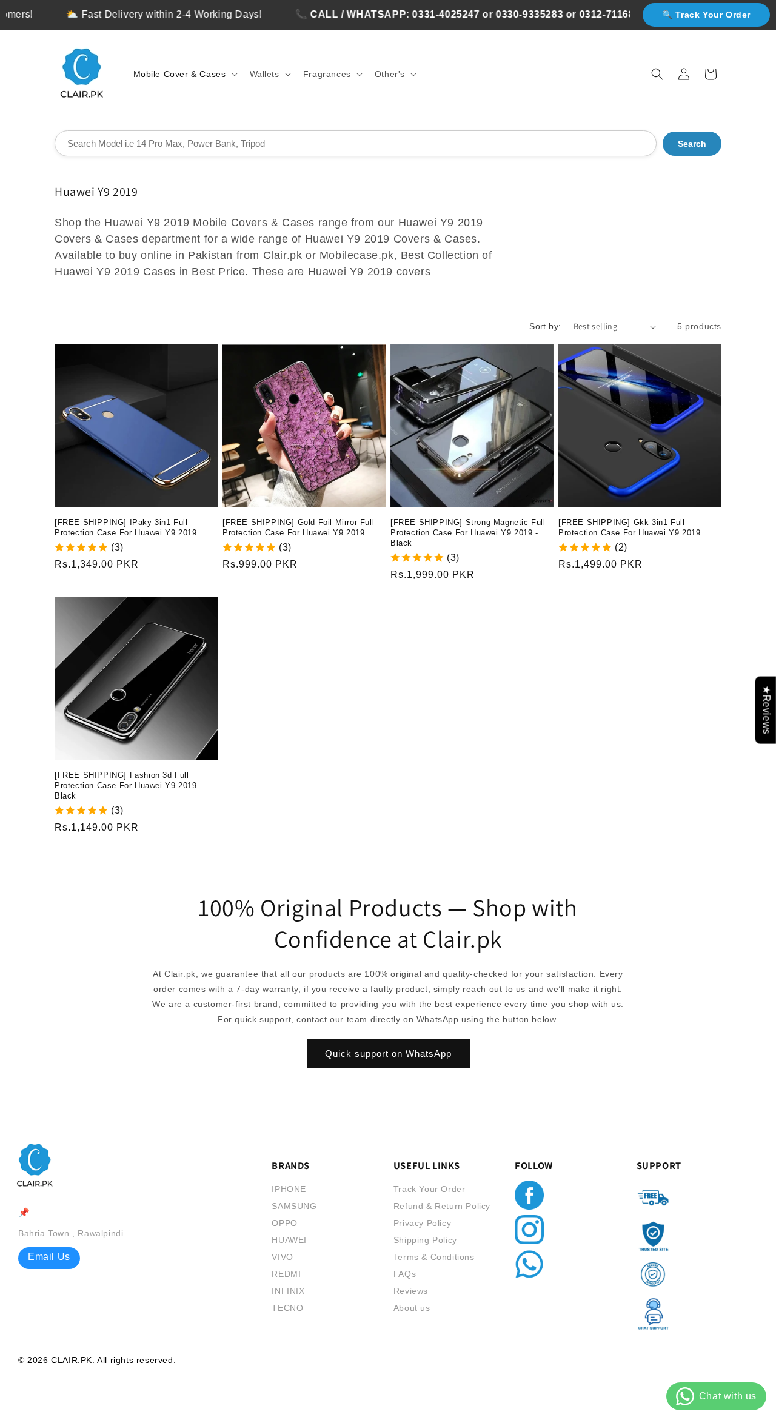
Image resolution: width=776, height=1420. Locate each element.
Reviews (410, 1291)
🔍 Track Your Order (706, 14)
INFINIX (288, 1291)
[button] (184, 74)
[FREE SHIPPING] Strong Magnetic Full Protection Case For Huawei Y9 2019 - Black (468, 533)
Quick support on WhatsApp (388, 1053)
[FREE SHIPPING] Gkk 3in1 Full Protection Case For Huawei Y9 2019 (629, 527)
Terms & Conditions (434, 1257)
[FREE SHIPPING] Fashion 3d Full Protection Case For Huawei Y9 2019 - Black (128, 785)
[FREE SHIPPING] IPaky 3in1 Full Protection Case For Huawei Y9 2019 (125, 527)
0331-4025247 (422, 14)
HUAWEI (289, 1240)
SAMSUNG (294, 1206)
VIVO (282, 1257)
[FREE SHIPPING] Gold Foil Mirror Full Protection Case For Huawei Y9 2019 (298, 527)
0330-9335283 (505, 14)
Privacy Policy (422, 1223)
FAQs (404, 1274)
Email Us (49, 1256)
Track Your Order (429, 1189)
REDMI (286, 1274)
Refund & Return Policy (441, 1206)
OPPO (284, 1223)
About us (411, 1308)
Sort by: (545, 326)
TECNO (287, 1308)
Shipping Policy (425, 1240)
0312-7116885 (588, 14)
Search (692, 144)
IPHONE (289, 1189)
